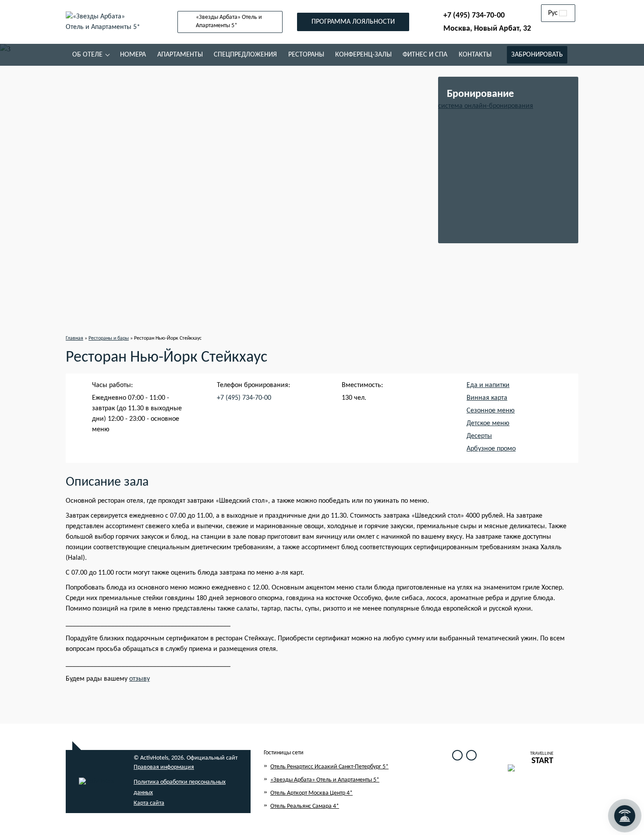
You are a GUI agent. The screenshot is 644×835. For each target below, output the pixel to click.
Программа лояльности (353, 21)
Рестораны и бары (108, 338)
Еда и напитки (488, 385)
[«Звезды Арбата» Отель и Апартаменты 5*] (103, 22)
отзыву (139, 678)
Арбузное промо (491, 448)
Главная (74, 338)
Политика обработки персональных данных (180, 787)
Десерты (479, 436)
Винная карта (487, 398)
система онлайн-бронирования (485, 106)
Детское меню (488, 423)
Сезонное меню (491, 410)
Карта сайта (149, 803)
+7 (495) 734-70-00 (474, 15)
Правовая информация (164, 767)
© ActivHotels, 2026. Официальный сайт (185, 758)
